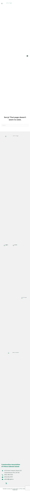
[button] (2, 483)
